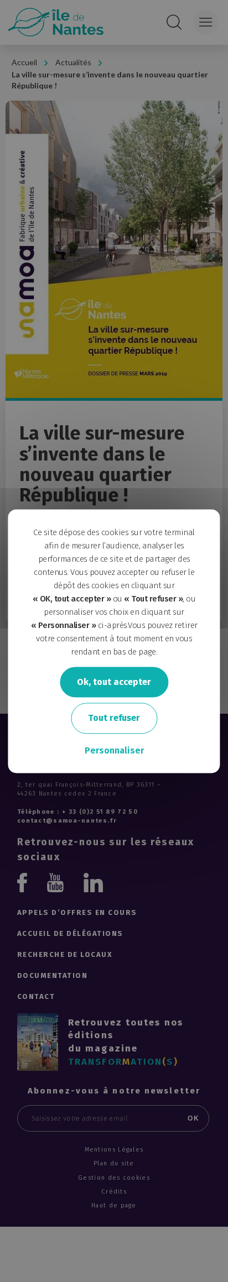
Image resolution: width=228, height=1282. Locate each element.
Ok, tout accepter (114, 682)
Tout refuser (114, 718)
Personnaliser (114, 750)
